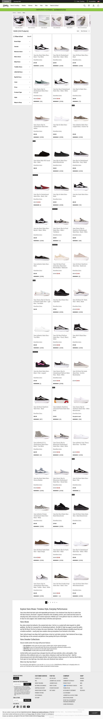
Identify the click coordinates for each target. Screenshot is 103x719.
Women (82, 680)
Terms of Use (66, 688)
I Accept (95, 713)
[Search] (85, 5)
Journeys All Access (55, 680)
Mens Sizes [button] (17, 56)
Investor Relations (68, 697)
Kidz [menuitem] (41, 5)
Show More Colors (38, 59)
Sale (81, 688)
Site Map (37, 697)
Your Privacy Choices (71, 685)
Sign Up (16, 678)
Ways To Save (53, 685)
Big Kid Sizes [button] (17, 77)
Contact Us (38, 678)
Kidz (81, 685)
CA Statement (66, 693)
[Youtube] (28, 706)
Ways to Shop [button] (18, 102)
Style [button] (15, 97)
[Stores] (89, 5)
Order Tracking (80, 1)
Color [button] (15, 82)
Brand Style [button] (17, 41)
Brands (82, 678)
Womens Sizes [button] (18, 51)
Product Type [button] (18, 92)
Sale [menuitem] (46, 5)
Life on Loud (53, 678)
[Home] (5, 5)
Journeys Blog (53, 683)
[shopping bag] (98, 5)
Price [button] (15, 87)
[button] (98, 1)
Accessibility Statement (69, 690)
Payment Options (39, 693)
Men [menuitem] (36, 5)
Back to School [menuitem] (54, 5)
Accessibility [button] (92, 1)
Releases (82, 690)
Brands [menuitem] (24, 5)
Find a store (16, 697)
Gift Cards (52, 690)
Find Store (27, 700)
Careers (65, 678)
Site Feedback (38, 695)
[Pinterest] (18, 706)
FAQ (36, 680)
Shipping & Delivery (40, 688)
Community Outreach (68, 680)
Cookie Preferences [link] (68, 704)
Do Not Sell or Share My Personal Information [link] (69, 700)
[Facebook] (24, 706)
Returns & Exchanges (40, 685)
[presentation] (15, 5)
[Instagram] (21, 706)
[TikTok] (14, 706)
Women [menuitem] (30, 5)
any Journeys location (49, 664)
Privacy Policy (67, 683)
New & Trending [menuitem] (15, 5)
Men (81, 683)
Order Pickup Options (40, 690)
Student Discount (54, 688)
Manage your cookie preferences (40, 712)
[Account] (93, 5)
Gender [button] (16, 46)
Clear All (29, 36)
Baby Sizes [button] (17, 61)
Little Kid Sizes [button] (18, 72)
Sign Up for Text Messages (20, 681)
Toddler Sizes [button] (18, 67)
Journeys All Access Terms (70, 695)
